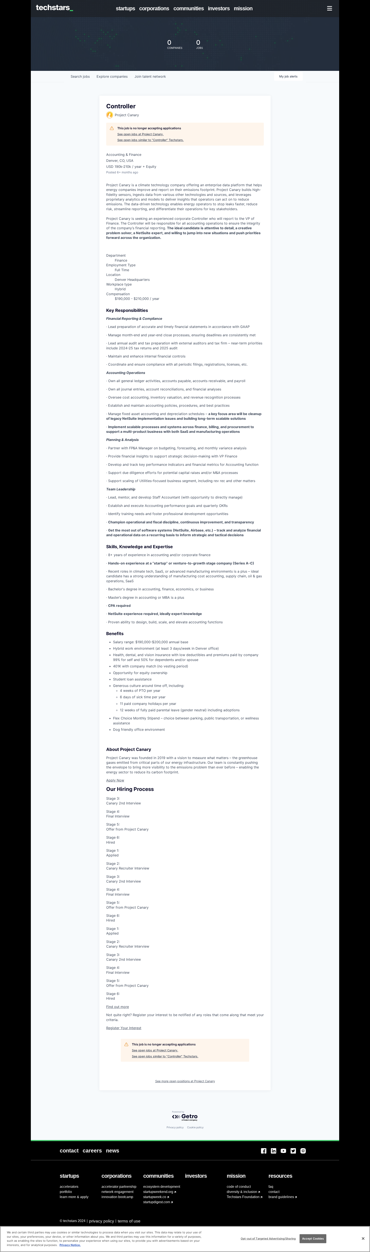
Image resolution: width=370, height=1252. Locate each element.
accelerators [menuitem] (69, 1186)
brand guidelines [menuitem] (281, 1197)
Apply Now (115, 780)
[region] (185, 1239)
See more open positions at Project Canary (185, 1081)
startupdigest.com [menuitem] (156, 1202)
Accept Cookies (313, 1238)
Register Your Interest (123, 1028)
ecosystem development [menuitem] (161, 1186)
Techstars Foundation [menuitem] (243, 1197)
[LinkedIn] (276, 1153)
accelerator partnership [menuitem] (118, 1186)
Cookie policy (195, 1127)
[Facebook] (266, 1153)
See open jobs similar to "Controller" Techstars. (150, 140)
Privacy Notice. (70, 1244)
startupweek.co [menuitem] (154, 1197)
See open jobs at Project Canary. (140, 134)
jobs (80, 76)
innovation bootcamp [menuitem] (117, 1197)
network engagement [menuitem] (117, 1192)
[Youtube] (286, 1153)
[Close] (363, 1238)
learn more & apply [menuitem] (74, 1197)
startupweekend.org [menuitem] (158, 1192)
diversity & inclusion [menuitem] (242, 1192)
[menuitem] (126, 8)
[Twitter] (295, 1153)
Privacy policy (175, 1127)
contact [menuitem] (274, 1192)
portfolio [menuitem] (66, 1192)
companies (112, 76)
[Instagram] (305, 1153)
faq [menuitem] (271, 1186)
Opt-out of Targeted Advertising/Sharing (268, 1238)
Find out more (117, 1007)
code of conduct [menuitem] (239, 1186)
